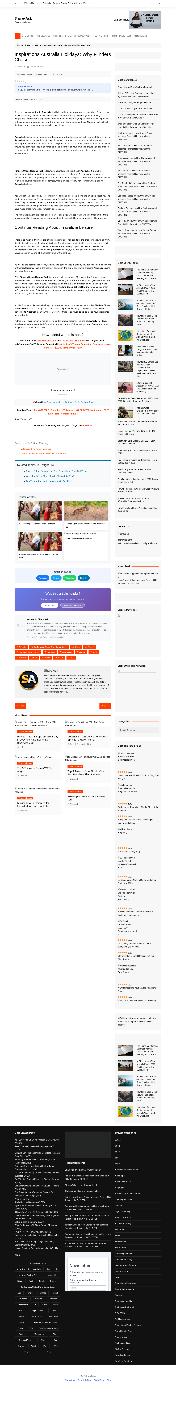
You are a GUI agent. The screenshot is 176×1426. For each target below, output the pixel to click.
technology (39, 1334)
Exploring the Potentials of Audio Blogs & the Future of (138, 809)
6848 (117, 1152)
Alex (120, 102)
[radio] (59, 394)
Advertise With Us (81, 3)
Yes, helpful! (49, 605)
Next (104, 706)
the (54, 1334)
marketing (53, 1316)
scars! (47, 657)
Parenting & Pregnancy (125, 1283)
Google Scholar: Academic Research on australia (43, 453)
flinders (90, 647)
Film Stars (119, 1229)
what (33, 1346)
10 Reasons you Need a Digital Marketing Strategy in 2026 (137, 881)
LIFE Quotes (27, 36)
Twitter (156, 4)
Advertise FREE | (69, 413)
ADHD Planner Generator (69, 347)
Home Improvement (124, 1253)
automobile (52, 1275)
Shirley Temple (124, 133)
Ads (129, 36)
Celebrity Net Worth (124, 1200)
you (26, 1352)
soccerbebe (123, 171)
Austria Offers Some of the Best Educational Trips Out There (56, 471)
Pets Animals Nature (124, 1289)
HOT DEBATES (43, 36)
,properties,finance (38, 1263)
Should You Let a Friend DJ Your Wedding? (138, 1000)
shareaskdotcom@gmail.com (142, 543)
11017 (118, 1140)
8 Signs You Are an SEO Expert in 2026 (33, 1212)
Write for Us (29, 3)
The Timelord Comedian (129, 183)
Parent (114, 36)
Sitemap (56, 3)
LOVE (122, 36)
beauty (20, 1281)
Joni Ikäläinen (124, 146)
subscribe (86, 425)
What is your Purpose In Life (138, 102)
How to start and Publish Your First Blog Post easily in (138, 777)
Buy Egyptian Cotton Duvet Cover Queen (50, 647)
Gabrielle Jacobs (125, 196)
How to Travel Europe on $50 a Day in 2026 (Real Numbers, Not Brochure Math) (37, 739)
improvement (37, 1310)
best (31, 1281)
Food (117, 1235)
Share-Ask (23, 18)
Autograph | (97, 410)
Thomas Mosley (25, 1340)
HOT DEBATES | (83, 410)
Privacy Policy (67, 3)
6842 (117, 1146)
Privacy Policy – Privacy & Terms (30, 1232)
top (55, 1340)
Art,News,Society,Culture (126, 1170)
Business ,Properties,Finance (128, 1194)
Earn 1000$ (83, 36)
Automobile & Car (123, 1182)
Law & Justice (121, 1271)
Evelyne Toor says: (126, 208)
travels (60, 657)
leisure (82, 652)
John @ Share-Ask (77, 744)
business (54, 1281)
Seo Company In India (48, 1328)
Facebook (152, 3)
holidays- (51, 652)
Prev (22, 706)
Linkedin (159, 3)
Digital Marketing (123, 1211)
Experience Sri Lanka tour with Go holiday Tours (70, 402)
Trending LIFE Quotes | (63, 410)
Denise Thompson (126, 230)
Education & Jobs (123, 1218)
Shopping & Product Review (128, 1325)
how (21, 1310)
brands (42, 1281)
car (19, 1293)
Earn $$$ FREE (41, 410)
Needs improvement (72, 605)
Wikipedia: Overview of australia (36, 449)
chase (77, 647)
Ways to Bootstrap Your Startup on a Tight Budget (137, 989)
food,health (23, 1305)
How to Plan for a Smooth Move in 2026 (33, 1248)
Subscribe (47, 3)
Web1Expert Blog (102, 1380)
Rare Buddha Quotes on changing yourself (34, 1146)
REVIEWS (120, 1313)
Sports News (121, 1337)
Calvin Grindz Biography (26, 1222)
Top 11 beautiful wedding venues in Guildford (49, 481)
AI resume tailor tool (73, 340)
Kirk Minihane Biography (129, 851)
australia (22, 647)
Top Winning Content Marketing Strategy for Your (37, 1179)
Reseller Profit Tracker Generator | (75, 344)
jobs (54, 1310)
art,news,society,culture (29, 1275)
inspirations (67, 652)
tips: (43, 1340)
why (72, 657)
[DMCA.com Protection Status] (88, 1144)
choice (30, 1293)
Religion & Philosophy (125, 1307)
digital (55, 1293)
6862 (117, 1164)
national (22, 657)
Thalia (120, 108)
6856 (117, 1158)
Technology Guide (123, 1343)
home (55, 1305)
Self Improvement (123, 1319)
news (21, 1322)
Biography (119, 1188)
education (23, 1299)
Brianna (121, 124)
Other (117, 1277)
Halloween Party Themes (29, 652)
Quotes (118, 1295)
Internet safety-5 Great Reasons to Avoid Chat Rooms (136, 957)
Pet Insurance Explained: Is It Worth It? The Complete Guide (147, 411)
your (49, 1352)
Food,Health (120, 1241)
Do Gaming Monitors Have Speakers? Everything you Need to (135, 945)
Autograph (58, 36)
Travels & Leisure (33, 45)
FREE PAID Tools (100, 36)
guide (44, 1305)
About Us (18, 3)
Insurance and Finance (125, 1265)
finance (53, 1299)
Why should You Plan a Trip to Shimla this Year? (50, 476)
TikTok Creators (122, 1349)
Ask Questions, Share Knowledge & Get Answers (37, 1140)
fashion (38, 1299)
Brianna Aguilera (125, 158)
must (95, 652)
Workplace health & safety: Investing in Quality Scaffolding (135, 821)
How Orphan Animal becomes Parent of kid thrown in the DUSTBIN (135, 136)
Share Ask (21, 67)
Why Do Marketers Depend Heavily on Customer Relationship (135, 913)
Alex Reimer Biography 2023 (29, 1269)
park (35, 657)
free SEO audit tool (46, 340)
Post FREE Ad (140, 36)
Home (20, 45)
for (34, 1305)
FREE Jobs (70, 36)
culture (43, 1293)
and (48, 1269)
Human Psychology (124, 1259)
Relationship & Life (123, 1301)
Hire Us (38, 3)
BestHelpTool (84, 1380)
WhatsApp (69, 578)
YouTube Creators (123, 1361)
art (57, 1269)
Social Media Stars (123, 1331)
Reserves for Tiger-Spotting (45, 1322)
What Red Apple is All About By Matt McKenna (36, 1225)
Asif (119, 93)
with (55, 1346)
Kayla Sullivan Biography (142, 87)
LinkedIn (83, 578)
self (31, 1328)
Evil (119, 114)
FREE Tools (120, 1247)
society (22, 1334)
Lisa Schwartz (37, 1316)
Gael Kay (122, 221)
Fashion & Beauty (123, 1223)
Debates (119, 1205)
